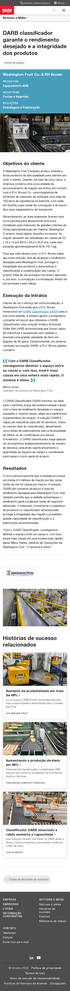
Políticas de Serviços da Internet (25, 983)
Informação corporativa (12, 915)
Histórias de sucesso (47, 910)
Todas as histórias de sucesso (29, 879)
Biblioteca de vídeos (52, 921)
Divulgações (58, 983)
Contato (9, 928)
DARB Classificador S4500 (40, 311)
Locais (8, 908)
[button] (35, 133)
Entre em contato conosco (37, 3)
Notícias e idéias (50, 904)
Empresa (9, 899)
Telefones (9, 932)
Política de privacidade (46, 967)
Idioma (60, 3)
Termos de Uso (35, 973)
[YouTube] (38, 958)
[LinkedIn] (31, 958)
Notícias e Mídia (14, 17)
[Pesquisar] (54, 10)
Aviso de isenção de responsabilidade (35, 978)
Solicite (8, 937)
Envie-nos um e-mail (16, 942)
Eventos (44, 916)
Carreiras (10, 904)
